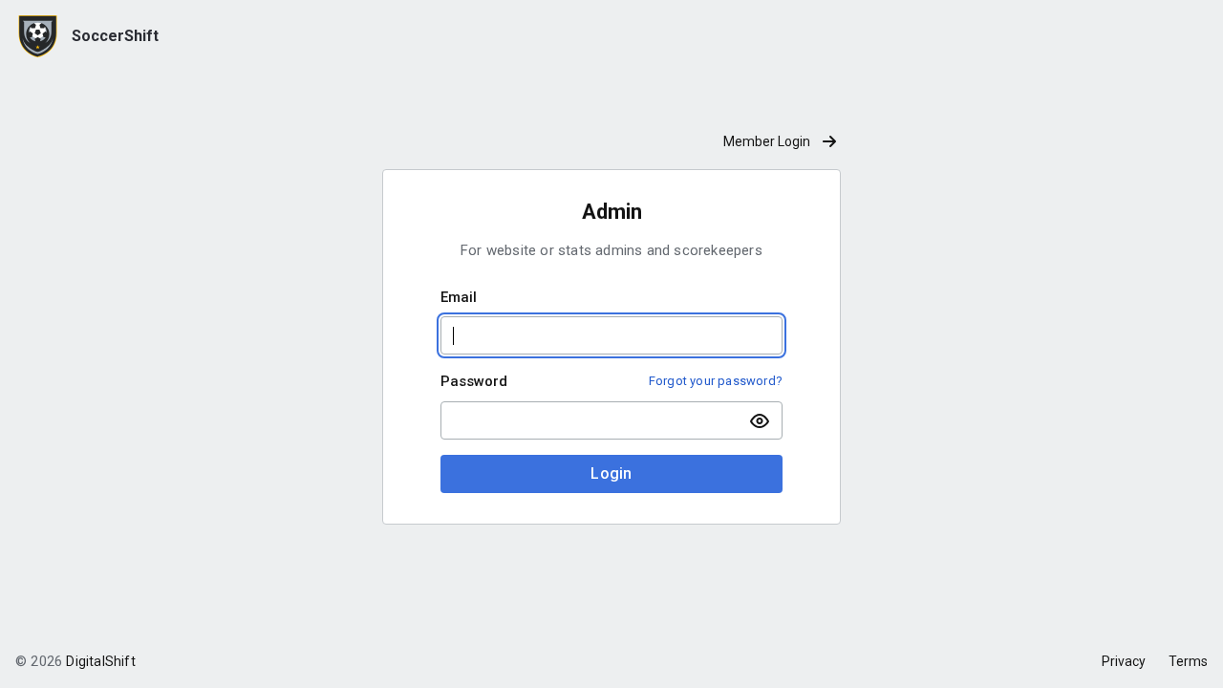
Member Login (766, 141)
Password (473, 381)
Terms (1188, 661)
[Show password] (759, 420)
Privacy (1124, 661)
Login (611, 473)
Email (458, 297)
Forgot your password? (716, 381)
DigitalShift (100, 661)
